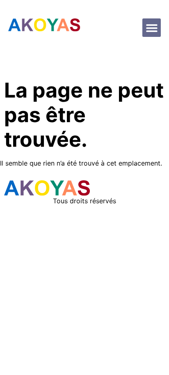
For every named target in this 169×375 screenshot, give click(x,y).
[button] (151, 27)
